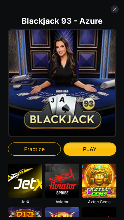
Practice (34, 149)
